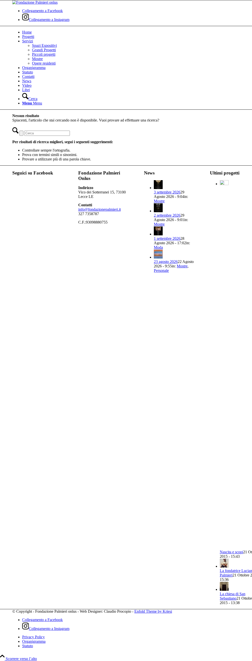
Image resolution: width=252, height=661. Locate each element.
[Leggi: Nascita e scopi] (224, 184)
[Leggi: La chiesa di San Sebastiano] (224, 589)
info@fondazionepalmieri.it (99, 209)
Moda (158, 247)
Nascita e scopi (231, 552)
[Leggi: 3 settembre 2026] (158, 188)
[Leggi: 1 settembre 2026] (158, 234)
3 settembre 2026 (167, 192)
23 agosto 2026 (166, 262)
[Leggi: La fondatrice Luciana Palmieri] (224, 566)
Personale (161, 270)
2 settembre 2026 (167, 215)
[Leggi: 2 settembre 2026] (158, 211)
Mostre (159, 201)
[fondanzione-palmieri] (35, 2)
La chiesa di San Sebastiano (232, 596)
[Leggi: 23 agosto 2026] (158, 257)
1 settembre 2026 (167, 238)
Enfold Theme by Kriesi (153, 611)
